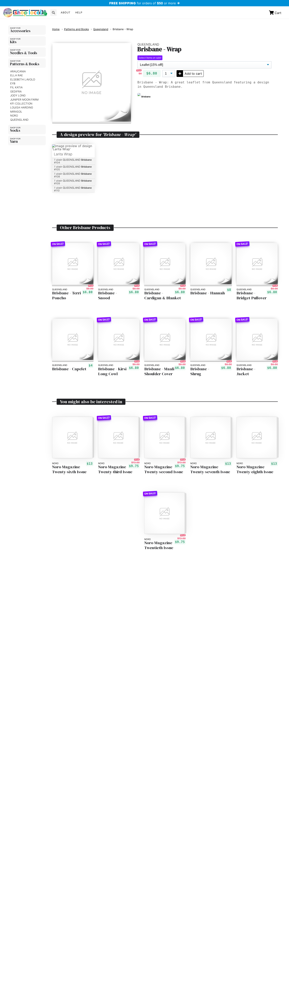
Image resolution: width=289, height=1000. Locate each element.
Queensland (19, 119)
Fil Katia (16, 87)
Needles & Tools (23, 52)
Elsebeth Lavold (22, 79)
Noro (14, 115)
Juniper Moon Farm (24, 99)
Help (78, 12)
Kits (13, 41)
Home (56, 29)
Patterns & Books (24, 63)
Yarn (14, 141)
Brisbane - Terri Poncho (66, 295)
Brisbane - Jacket (246, 371)
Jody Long (18, 95)
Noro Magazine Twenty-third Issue (115, 469)
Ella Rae (16, 75)
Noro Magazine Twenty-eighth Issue (255, 469)
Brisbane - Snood (107, 295)
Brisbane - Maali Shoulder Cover (159, 371)
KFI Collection (21, 103)
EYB (12, 83)
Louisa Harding (21, 107)
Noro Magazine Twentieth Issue (158, 545)
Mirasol (16, 111)
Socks (15, 130)
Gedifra (16, 91)
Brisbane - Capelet (69, 369)
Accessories (20, 30)
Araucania (18, 71)
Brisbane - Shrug (199, 371)
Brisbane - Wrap (123, 29)
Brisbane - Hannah (207, 293)
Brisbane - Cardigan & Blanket (162, 295)
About (65, 12)
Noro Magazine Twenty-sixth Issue (69, 469)
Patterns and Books (76, 29)
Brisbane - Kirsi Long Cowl (112, 371)
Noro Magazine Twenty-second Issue (163, 469)
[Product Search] (53, 12)
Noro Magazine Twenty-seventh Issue (210, 469)
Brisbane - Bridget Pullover (252, 295)
